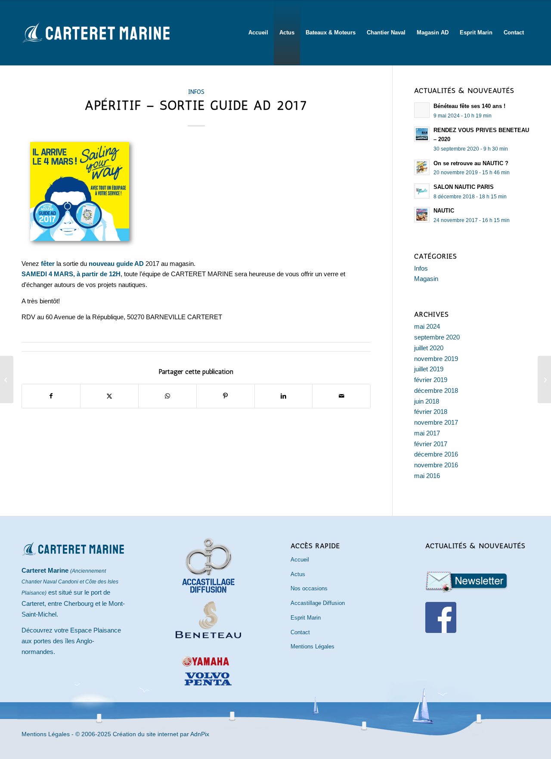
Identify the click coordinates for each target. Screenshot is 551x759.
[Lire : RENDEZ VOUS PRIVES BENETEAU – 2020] (422, 134)
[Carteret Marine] (97, 43)
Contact (300, 632)
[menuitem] (258, 32)
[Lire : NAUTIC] (422, 214)
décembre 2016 (436, 454)
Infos (196, 91)
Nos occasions (309, 588)
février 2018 (430, 411)
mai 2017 (427, 433)
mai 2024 (427, 326)
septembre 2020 (437, 337)
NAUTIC (443, 210)
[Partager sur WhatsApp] (167, 396)
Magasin (426, 278)
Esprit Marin (306, 617)
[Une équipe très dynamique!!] (544, 379)
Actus (298, 574)
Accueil (300, 559)
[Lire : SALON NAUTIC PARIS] (422, 191)
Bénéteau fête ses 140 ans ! (469, 106)
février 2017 (430, 443)
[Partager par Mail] (341, 396)
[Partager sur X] (109, 396)
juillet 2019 (428, 369)
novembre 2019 (436, 358)
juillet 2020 (428, 348)
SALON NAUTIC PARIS (463, 187)
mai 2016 (427, 475)
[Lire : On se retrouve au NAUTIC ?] (422, 167)
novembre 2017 (436, 422)
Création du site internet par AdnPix (161, 734)
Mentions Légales (312, 646)
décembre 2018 (436, 390)
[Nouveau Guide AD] (6, 379)
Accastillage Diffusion (318, 603)
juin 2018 (426, 401)
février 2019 (430, 379)
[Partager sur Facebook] (51, 396)
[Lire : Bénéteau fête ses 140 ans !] (422, 110)
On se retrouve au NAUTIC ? (470, 163)
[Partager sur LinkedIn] (284, 396)
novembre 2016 (436, 465)
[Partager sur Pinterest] (225, 396)
